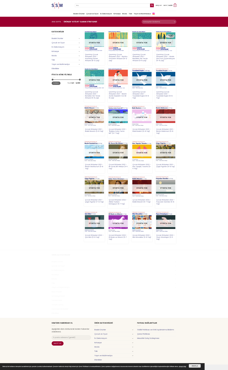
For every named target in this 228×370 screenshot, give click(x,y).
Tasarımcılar (57, 300)
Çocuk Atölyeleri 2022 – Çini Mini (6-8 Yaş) (94, 236)
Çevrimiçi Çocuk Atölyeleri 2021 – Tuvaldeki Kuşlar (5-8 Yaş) (141, 95)
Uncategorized (58, 296)
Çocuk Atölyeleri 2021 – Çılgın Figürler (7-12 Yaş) (94, 201)
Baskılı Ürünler (79, 14)
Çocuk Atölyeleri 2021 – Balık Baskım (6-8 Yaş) (142, 130)
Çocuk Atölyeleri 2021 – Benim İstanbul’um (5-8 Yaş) (94, 166)
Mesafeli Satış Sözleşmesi (148, 338)
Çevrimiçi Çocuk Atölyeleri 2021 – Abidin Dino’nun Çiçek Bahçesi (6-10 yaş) (165, 57)
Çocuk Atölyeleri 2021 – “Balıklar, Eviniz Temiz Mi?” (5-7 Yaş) (118, 131)
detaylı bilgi (182, 366)
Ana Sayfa (56, 22)
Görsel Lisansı (57, 304)
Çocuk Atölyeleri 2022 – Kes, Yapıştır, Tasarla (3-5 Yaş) (142, 166)
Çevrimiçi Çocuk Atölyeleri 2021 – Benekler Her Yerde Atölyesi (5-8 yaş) (140, 57)
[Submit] (152, 5)
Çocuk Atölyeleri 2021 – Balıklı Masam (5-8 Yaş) (94, 130)
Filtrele (56, 83)
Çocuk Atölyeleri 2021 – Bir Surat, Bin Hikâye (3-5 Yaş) (118, 166)
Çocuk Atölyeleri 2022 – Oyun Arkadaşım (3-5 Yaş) (165, 237)
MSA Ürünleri (57, 292)
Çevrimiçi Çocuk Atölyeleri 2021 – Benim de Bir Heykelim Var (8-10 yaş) (118, 95)
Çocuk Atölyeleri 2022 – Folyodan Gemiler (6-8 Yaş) (165, 202)
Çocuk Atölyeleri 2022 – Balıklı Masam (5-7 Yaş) (142, 201)
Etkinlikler (55, 68)
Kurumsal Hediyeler (60, 309)
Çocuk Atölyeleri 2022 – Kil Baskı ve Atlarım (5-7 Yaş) (118, 237)
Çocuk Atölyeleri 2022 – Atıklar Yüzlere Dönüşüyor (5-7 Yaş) (118, 202)
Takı (130, 14)
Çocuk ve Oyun (92, 14)
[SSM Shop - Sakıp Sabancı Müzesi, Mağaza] (61, 5)
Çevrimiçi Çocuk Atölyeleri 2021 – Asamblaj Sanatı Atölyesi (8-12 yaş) (92, 57)
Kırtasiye (117, 14)
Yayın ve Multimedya (142, 14)
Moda (124, 14)
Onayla (195, 366)
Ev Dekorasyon (106, 14)
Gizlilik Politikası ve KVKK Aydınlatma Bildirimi (155, 330)
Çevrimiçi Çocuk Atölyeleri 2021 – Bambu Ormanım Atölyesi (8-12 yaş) (118, 57)
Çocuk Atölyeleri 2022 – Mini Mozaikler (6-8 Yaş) (142, 236)
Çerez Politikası (143, 334)
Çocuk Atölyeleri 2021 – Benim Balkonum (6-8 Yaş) (165, 131)
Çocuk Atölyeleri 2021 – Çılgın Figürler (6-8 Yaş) (165, 165)
